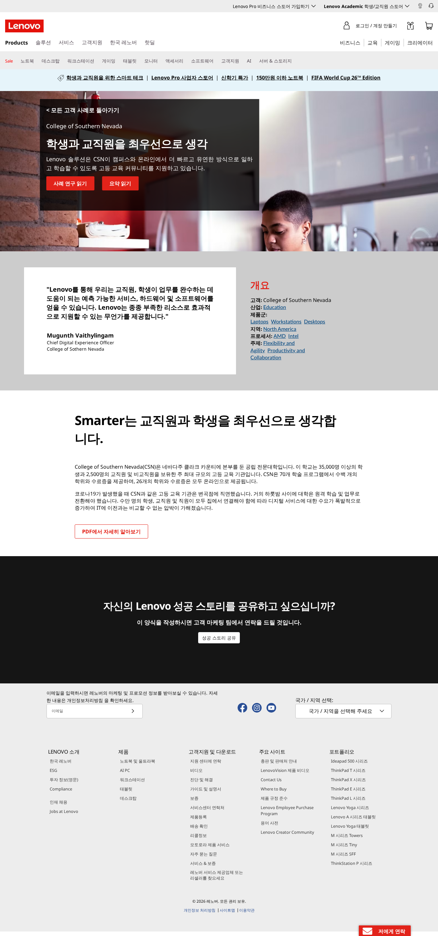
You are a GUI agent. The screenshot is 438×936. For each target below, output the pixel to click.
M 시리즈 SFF (343, 854)
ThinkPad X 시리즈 (348, 779)
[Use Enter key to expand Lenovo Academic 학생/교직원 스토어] (407, 6)
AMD (280, 336)
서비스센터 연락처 (207, 807)
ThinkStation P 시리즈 (351, 863)
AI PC (125, 770)
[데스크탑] (62, 61)
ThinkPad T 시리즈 (348, 770)
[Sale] (15, 61)
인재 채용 (58, 802)
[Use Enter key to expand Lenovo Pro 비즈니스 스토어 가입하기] (313, 6)
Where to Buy (274, 789)
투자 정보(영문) (64, 779)
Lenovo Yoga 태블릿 (350, 826)
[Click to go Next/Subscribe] (133, 711)
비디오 (196, 770)
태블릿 (126, 789)
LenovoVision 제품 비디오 (285, 770)
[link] (420, 7)
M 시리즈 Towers (347, 835)
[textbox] (344, 711)
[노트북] (36, 61)
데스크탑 (128, 798)
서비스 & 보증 (203, 863)
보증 (194, 798)
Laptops (259, 321)
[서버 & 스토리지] (294, 61)
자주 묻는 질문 (203, 854)
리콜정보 (198, 835)
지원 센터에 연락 (205, 761)
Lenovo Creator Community (287, 832)
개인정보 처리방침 (199, 910)
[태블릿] (139, 61)
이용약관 (247, 910)
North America (279, 329)
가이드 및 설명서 (205, 789)
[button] (435, 7)
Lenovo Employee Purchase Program (287, 810)
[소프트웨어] (216, 61)
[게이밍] (402, 42)
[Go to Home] (24, 26)
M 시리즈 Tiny (344, 845)
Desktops (314, 321)
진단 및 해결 (201, 779)
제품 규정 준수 (274, 798)
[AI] (254, 61)
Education (274, 307)
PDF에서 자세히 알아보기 (111, 531)
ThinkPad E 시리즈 (348, 789)
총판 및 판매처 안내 (279, 761)
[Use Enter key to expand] (401, 27)
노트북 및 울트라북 (137, 761)
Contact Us (271, 779)
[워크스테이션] (97, 61)
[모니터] (160, 61)
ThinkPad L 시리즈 (348, 798)
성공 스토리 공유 (219, 638)
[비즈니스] (362, 42)
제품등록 (198, 817)
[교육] (380, 42)
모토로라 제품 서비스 (210, 845)
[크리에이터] (435, 42)
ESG (53, 770)
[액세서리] (186, 61)
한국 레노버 (61, 761)
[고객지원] (242, 61)
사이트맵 (227, 910)
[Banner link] (219, 80)
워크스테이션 (132, 779)
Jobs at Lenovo (64, 811)
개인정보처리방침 (85, 700)
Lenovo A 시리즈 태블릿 (353, 817)
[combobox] (343, 711)
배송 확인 (199, 826)
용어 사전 (269, 823)
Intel (293, 336)
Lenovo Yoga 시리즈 (350, 807)
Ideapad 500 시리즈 (349, 761)
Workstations (286, 321)
